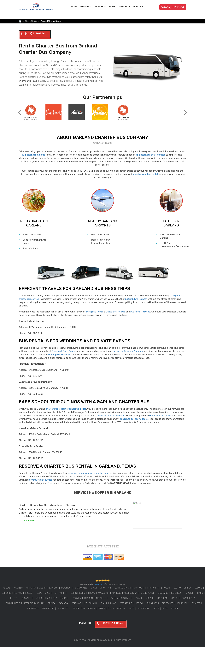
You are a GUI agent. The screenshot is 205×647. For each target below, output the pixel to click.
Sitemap (174, 608)
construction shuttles (40, 479)
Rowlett (196, 603)
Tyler (111, 608)
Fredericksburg (77, 593)
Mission (174, 598)
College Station (123, 588)
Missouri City (188, 598)
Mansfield (101, 598)
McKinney (125, 598)
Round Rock (183, 603)
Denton (187, 588)
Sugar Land (79, 608)
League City (51, 598)
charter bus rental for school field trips (66, 409)
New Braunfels (12, 603)
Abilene (6, 588)
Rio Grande (167, 603)
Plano (113, 603)
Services (85, 7)
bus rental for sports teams (134, 419)
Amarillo (18, 588)
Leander (64, 598)
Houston (189, 593)
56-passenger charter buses (150, 154)
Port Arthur (126, 603)
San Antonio (48, 608)
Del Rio (177, 588)
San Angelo (32, 608)
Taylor (91, 608)
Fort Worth (59, 593)
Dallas (166, 588)
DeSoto (198, 588)
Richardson (153, 603)
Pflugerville (91, 603)
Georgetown (130, 593)
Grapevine (163, 593)
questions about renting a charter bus (88, 473)
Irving (200, 593)
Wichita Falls (144, 608)
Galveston (103, 593)
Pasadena (63, 603)
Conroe (138, 588)
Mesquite (138, 598)
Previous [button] (19, 110)
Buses (74, 7)
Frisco (91, 593)
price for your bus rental (145, 174)
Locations (99, 7)
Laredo (38, 598)
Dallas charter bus (115, 311)
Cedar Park (105, 588)
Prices (111, 7)
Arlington (31, 588)
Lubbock (88, 598)
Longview (76, 598)
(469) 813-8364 (174, 7)
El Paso (18, 593)
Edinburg (6, 593)
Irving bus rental (94, 311)
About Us (138, 7)
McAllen (114, 598)
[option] (30, 112)
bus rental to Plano (140, 311)
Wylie (156, 608)
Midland (150, 598)
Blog (164, 608)
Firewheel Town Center (64, 351)
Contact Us (124, 7)
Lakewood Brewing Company (128, 351)
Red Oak (140, 603)
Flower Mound (43, 593)
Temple (101, 608)
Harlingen (176, 593)
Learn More (28, 520)
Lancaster (26, 598)
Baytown (53, 588)
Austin (42, 588)
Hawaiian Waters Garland (111, 415)
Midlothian (162, 598)
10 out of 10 (100, 584)
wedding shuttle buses (59, 354)
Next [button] (185, 110)
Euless (28, 593)
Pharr (104, 603)
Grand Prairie (147, 593)
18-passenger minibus (33, 154)
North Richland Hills (33, 603)
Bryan (94, 588)
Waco (131, 608)
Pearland (76, 603)
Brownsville (81, 588)
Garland (116, 593)
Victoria (121, 608)
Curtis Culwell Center (135, 299)
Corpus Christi (152, 588)
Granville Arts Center (160, 415)
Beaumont (66, 588)
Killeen (13, 598)
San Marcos (63, 608)
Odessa (51, 603)
